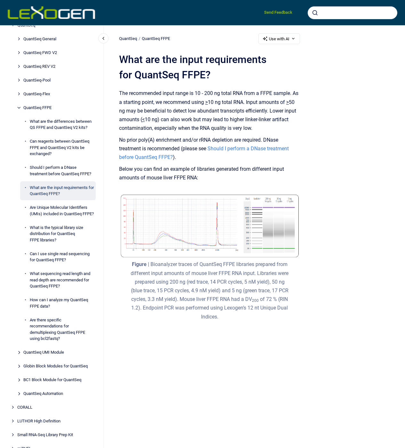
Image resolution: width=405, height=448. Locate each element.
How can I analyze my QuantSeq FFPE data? (59, 303)
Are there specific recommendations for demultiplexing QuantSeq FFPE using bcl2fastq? (57, 329)
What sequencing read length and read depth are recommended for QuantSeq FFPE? (60, 279)
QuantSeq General (39, 38)
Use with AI (279, 38)
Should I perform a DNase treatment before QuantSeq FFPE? (60, 170)
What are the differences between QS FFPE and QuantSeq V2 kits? (61, 124)
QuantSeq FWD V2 (40, 52)
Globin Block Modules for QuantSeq (55, 366)
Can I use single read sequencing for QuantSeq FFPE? (60, 257)
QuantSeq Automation (43, 393)
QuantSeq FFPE (37, 107)
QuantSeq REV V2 (39, 66)
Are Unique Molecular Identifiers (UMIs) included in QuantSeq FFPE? (62, 210)
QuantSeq (128, 38)
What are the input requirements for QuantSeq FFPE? (62, 190)
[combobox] (352, 13)
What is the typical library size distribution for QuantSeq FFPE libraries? (56, 233)
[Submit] (315, 13)
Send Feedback (278, 12)
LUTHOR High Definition (39, 421)
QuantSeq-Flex (36, 93)
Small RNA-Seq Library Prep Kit (45, 434)
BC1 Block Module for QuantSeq (52, 379)
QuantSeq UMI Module (43, 352)
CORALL (24, 407)
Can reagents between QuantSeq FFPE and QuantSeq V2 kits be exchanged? (59, 147)
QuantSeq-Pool (37, 80)
